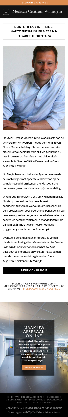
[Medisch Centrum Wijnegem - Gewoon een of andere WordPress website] (37, 12)
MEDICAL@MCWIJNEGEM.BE (41, 288)
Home (9, 397)
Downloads (55, 399)
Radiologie (54, 397)
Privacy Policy (52, 412)
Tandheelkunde (35, 399)
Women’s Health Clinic (29, 397)
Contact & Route (41, 402)
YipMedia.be (35, 412)
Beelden (22, 402)
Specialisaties (14, 399)
